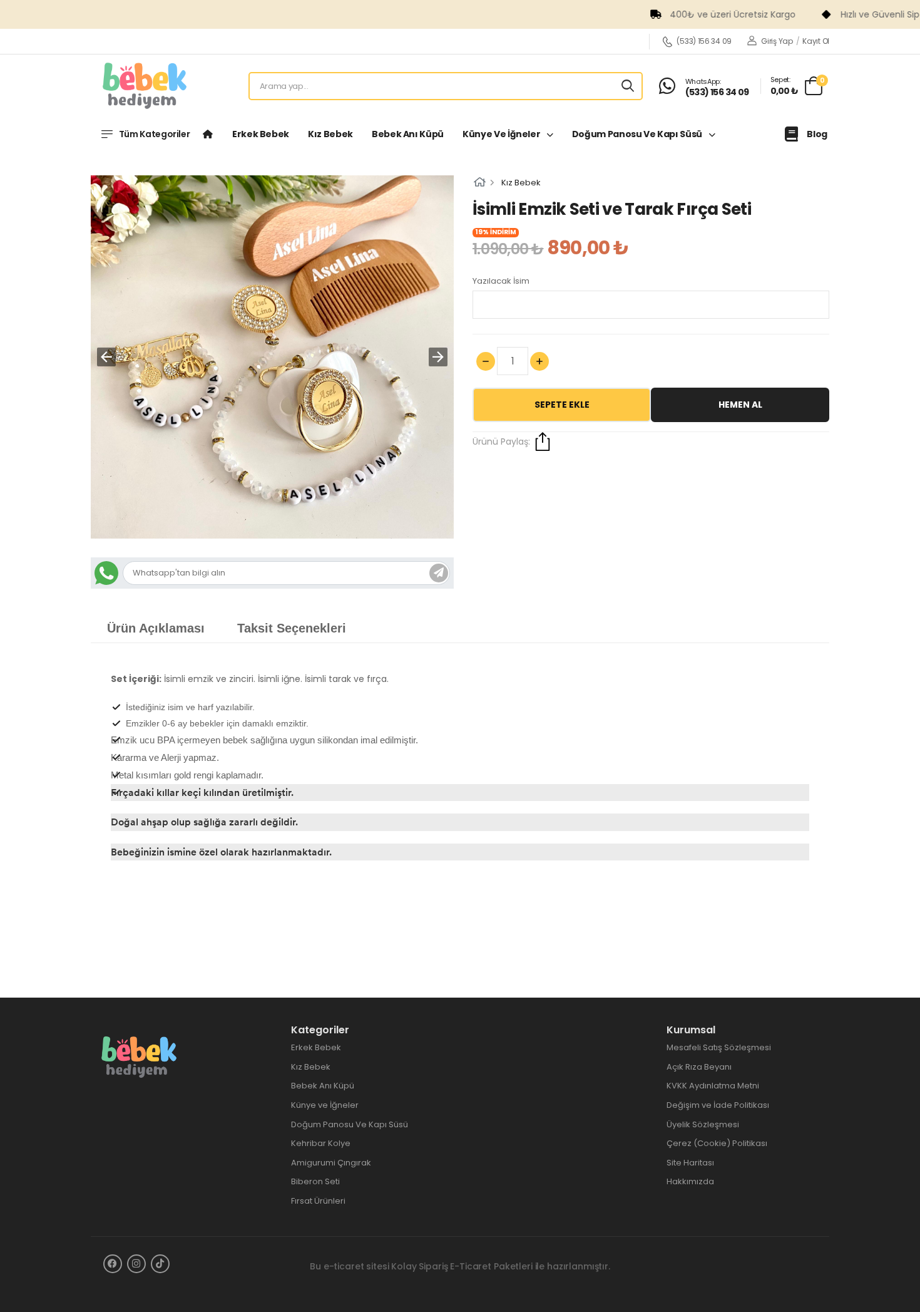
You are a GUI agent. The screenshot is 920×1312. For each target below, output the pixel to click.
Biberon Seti (315, 1181)
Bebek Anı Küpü (408, 134)
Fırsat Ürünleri (318, 1201)
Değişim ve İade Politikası (718, 1105)
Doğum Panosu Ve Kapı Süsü (638, 134)
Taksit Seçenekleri (291, 628)
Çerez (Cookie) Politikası (717, 1143)
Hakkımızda (690, 1181)
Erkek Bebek (260, 134)
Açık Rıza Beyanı (699, 1067)
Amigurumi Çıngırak (331, 1163)
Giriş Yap (776, 41)
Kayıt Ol (815, 41)
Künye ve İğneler (502, 134)
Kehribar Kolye (320, 1143)
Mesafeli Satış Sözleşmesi (719, 1047)
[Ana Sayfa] (207, 134)
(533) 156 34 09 (704, 41)
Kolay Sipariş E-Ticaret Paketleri (461, 1266)
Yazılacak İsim (501, 281)
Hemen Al (740, 404)
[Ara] (628, 86)
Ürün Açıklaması (156, 628)
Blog (817, 134)
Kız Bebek (330, 134)
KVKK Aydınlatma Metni (713, 1086)
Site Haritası (690, 1163)
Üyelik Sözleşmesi (703, 1124)
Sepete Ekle (562, 404)
